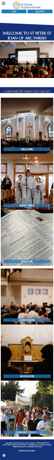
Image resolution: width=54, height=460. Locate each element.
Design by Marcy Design (27, 450)
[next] (51, 64)
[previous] (3, 64)
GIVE (14, 11)
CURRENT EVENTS (27, 432)
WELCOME (27, 149)
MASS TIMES (27, 205)
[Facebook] (4, 455)
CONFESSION (27, 320)
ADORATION (27, 376)
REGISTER (40, 11)
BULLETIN (27, 261)
